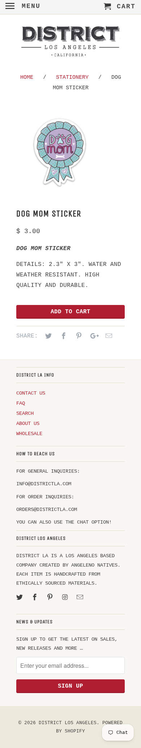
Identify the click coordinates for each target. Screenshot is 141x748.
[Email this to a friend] (108, 336)
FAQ (20, 403)
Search (25, 413)
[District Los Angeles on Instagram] (65, 597)
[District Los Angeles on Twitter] (20, 597)
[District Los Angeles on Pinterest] (51, 597)
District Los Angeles (68, 723)
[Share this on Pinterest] (78, 336)
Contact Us (30, 393)
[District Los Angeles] (70, 42)
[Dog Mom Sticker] (59, 152)
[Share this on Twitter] (47, 336)
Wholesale (29, 434)
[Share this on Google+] (92, 336)
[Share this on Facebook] (62, 336)
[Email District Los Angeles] (81, 597)
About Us (27, 423)
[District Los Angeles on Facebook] (35, 597)
